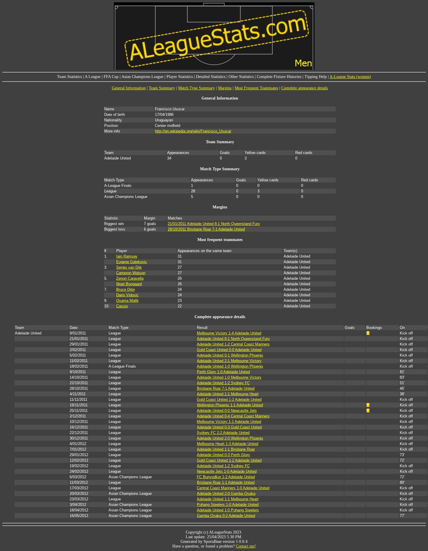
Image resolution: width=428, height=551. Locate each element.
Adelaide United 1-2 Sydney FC (223, 383)
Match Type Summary (196, 88)
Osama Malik (127, 300)
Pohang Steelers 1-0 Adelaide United (228, 504)
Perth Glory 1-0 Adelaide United (223, 372)
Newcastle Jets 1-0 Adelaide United (227, 471)
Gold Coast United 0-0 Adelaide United (229, 350)
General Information (129, 88)
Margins (224, 88)
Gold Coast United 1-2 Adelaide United (229, 399)
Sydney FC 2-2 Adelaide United (223, 432)
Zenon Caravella (130, 278)
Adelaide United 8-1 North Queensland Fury (233, 338)
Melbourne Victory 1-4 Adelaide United (229, 333)
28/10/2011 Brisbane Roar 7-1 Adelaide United (206, 229)
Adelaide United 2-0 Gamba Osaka (226, 493)
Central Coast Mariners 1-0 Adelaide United (233, 488)
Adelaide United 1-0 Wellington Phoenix (230, 366)
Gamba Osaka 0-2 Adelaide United (226, 515)
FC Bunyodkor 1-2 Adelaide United (226, 477)
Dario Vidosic (127, 295)
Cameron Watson (130, 273)
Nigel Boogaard (129, 284)
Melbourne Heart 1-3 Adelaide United (227, 444)
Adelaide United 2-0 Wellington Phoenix (230, 438)
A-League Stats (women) (350, 77)
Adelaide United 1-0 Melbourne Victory (229, 377)
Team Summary (162, 88)
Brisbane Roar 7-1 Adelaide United (225, 388)
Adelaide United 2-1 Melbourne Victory (229, 361)
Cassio (122, 306)
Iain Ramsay (126, 256)
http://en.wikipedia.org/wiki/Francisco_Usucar (193, 131)
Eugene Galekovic (131, 262)
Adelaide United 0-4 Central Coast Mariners (233, 416)
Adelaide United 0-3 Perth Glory (223, 455)
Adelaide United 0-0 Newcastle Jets (227, 410)
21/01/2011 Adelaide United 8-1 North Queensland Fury (214, 224)
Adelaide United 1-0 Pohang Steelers (228, 510)
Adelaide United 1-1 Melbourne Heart (228, 394)
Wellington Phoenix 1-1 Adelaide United (230, 405)
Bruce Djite (125, 289)
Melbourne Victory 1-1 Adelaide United (229, 421)
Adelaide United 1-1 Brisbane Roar (226, 449)
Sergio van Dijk (129, 267)
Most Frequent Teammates (256, 88)
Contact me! (246, 546)
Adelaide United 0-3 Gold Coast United (229, 427)
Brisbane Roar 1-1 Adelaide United (225, 482)
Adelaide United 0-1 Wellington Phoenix (230, 355)
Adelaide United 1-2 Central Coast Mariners (233, 344)
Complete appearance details (304, 88)
